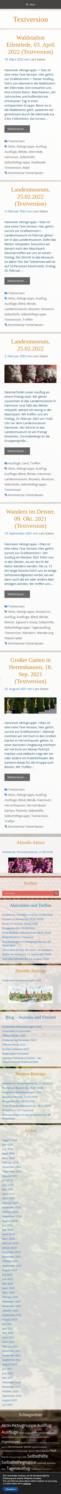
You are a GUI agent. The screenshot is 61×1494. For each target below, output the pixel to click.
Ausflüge (10, 152)
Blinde (22, 152)
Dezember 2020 (11, 1382)
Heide (23, 1442)
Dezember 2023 (11, 1252)
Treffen (28, 320)
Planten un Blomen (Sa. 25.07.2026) (23, 919)
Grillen (46, 1437)
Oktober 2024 (10, 1212)
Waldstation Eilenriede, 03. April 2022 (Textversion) (30, 44)
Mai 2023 (7, 1283)
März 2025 (8, 1198)
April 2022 (8, 1337)
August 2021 (9, 1364)
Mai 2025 (7, 1189)
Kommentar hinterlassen (25, 173)
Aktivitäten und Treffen (30, 905)
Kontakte (19, 1451)
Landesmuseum (15, 309)
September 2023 (12, 1265)
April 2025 (8, 1194)
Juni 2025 (7, 1185)
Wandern (29, 633)
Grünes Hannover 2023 (15, 1049)
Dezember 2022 (11, 1301)
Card (25, 463)
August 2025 (9, 1176)
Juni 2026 (7, 1149)
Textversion (16, 141)
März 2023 (8, 1292)
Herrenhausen (14, 805)
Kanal (34, 1447)
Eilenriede (35, 152)
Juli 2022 (7, 1324)
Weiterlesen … (17, 129)
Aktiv (11, 146)
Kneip (33, 622)
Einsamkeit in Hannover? (16, 1031)
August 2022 (9, 1319)
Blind (21, 304)
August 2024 (9, 1220)
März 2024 (8, 1238)
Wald (26, 168)
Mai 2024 (7, 1229)
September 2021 (12, 1359)
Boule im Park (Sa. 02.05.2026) (20, 923)
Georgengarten (36, 1437)
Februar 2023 (10, 1297)
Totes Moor (46, 1469)
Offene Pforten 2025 (14, 1035)
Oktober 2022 (10, 1310)
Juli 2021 (7, 1368)
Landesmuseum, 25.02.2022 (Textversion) (30, 196)
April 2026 (8, 1153)
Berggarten (29, 1433)
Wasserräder (13, 638)
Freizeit (18, 1437)
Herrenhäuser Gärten (19, 1446)
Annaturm (43, 612)
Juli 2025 (7, 1180)
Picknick (21, 811)
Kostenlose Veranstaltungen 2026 (21, 980)
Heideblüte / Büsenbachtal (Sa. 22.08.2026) (27, 852)
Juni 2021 (7, 1373)
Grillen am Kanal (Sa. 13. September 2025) (26, 954)
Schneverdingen (15, 1457)
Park (53, 1451)
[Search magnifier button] (56, 893)
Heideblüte (31, 1443)
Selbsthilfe (27, 157)
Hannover (11, 157)
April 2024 (8, 1234)
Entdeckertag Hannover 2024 (19, 1040)
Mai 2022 (7, 1333)
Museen (34, 309)
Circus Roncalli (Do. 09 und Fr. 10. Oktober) (27, 950)
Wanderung (45, 633)
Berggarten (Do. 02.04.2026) (18, 928)
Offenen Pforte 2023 (14, 1044)
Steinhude (41, 1463)
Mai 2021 (7, 1377)
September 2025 (12, 1171)
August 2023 (9, 1270)
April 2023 (8, 1288)
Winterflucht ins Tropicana (17, 937)
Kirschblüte (42, 1447)
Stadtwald (38, 162)
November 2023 (11, 1256)
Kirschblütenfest (8, 1451)
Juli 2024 (7, 1225)
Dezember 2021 (11, 1351)
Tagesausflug (40, 627)
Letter (25, 1451)
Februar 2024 (10, 1243)
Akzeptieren (10, 1489)
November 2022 (11, 1306)
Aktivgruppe (25, 146)
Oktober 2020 (10, 1391)
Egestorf (22, 622)
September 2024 (12, 1216)
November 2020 (11, 1386)
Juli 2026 (7, 1144)
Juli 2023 (7, 1274)
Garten (25, 1437)
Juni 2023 (7, 1279)
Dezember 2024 (11, 1207)
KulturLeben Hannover (15, 1053)
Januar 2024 (9, 1247)
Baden (22, 1433)
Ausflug (41, 146)
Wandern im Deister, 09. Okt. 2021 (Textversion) (30, 518)
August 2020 (9, 1400)
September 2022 (12, 1315)
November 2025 (11, 1167)
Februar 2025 (10, 1203)
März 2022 (8, 1342)
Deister (9, 622)
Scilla (25, 1457)
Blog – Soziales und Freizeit (30, 1017)
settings (27, 1483)
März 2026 (8, 1158)
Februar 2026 (10, 1162)
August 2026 (9, 1140)
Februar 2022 (10, 1346)
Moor (38, 1450)
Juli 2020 (7, 1404)
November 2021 (11, 1355)
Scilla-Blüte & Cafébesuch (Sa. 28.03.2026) (26, 932)
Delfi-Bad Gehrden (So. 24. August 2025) (25, 959)
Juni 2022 (7, 1328)
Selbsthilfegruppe (17, 162)
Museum (47, 309)
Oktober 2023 (10, 1261)
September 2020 (12, 1395)
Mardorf (32, 1451)
